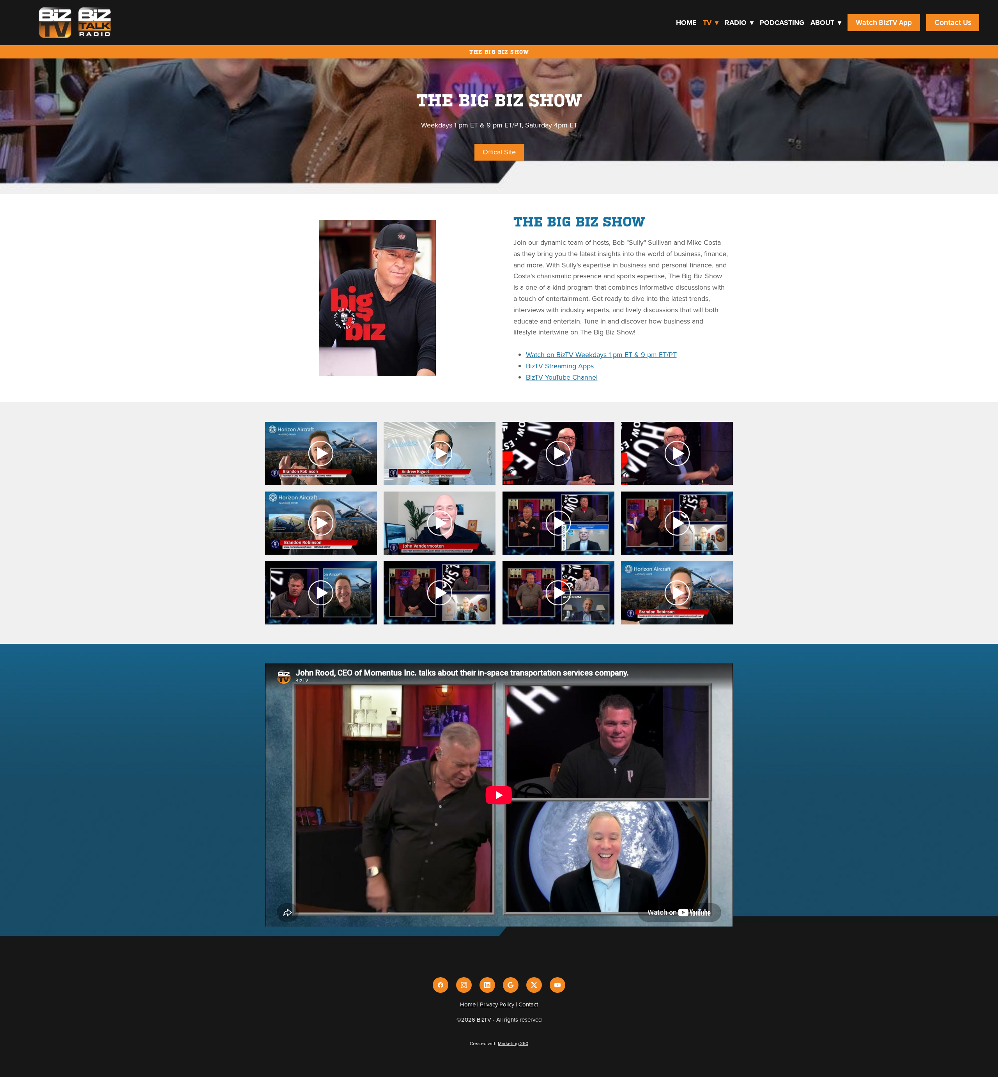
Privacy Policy (497, 1004)
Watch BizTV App (884, 23)
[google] (510, 985)
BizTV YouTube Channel (562, 377)
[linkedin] (487, 985)
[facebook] (440, 985)
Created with (499, 1043)
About (825, 23)
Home (686, 23)
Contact (528, 1004)
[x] (534, 985)
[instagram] (464, 985)
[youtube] (557, 985)
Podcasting (782, 23)
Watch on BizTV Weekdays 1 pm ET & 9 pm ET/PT (601, 354)
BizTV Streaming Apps (560, 366)
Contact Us (952, 23)
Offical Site (499, 152)
